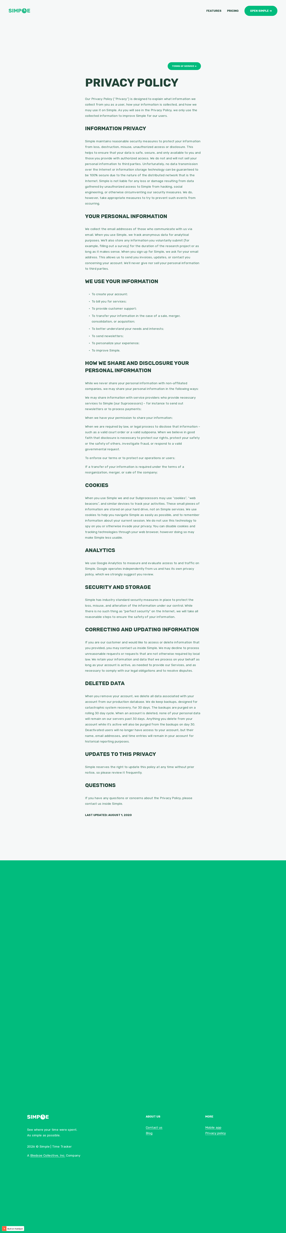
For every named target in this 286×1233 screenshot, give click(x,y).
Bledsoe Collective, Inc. (47, 1155)
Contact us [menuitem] (154, 1127)
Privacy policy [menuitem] (215, 1133)
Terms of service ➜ (184, 66)
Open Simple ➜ (261, 10)
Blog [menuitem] (149, 1133)
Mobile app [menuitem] (213, 1127)
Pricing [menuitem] (233, 10)
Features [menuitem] (213, 10)
